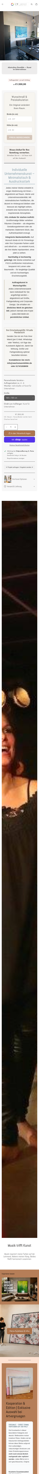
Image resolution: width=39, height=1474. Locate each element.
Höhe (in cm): (12, 125)
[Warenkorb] (36, 4)
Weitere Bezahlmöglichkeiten (19, 445)
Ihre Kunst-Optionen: (19, 479)
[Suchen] (31, 4)
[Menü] (2, 4)
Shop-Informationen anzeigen (15, 458)
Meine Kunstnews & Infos (19, 1331)
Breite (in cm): (12, 114)
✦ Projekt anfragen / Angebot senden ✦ (19, 467)
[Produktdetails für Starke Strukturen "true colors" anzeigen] (23, 1292)
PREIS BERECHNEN (19, 137)
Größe (6, 393)
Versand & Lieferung (14, 486)
